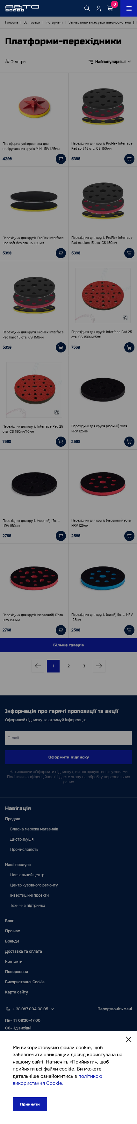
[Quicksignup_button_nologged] (98, 8)
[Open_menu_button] (128, 8)
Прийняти (30, 1104)
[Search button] (87, 8)
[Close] (128, 1039)
